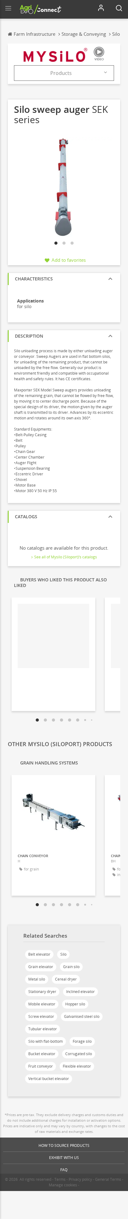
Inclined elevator (80, 991)
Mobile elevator (41, 1004)
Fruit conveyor (40, 1066)
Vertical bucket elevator (48, 1078)
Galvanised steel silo (81, 1016)
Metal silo (36, 979)
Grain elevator (40, 966)
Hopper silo (75, 1004)
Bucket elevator (41, 1053)
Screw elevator (41, 1016)
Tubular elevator (42, 1029)
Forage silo (82, 1041)
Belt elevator (39, 954)
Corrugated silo (78, 1053)
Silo (63, 954)
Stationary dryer (42, 991)
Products (61, 73)
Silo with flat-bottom (45, 1041)
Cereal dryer (66, 979)
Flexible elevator (77, 1066)
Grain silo (71, 966)
